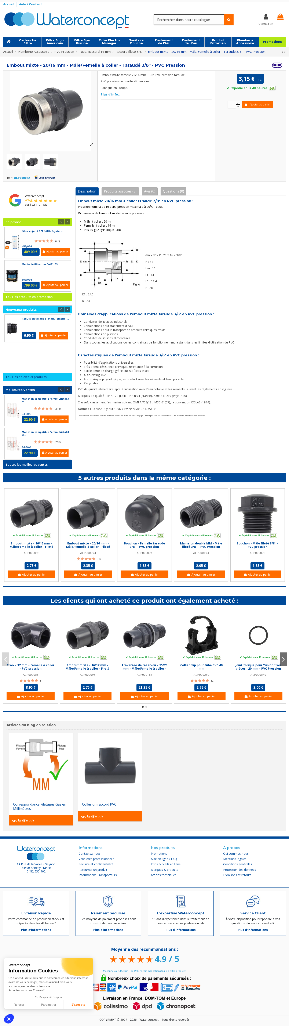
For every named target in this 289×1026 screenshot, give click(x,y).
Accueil (9, 4)
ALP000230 (201, 675)
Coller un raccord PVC (99, 804)
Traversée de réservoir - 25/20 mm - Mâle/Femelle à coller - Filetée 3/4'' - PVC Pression (144, 668)
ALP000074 (144, 553)
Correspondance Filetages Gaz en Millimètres (39, 806)
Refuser (19, 1004)
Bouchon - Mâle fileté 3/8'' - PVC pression (257, 545)
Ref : (10, 178)
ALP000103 (201, 553)
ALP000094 (88, 553)
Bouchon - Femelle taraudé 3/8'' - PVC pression (144, 545)
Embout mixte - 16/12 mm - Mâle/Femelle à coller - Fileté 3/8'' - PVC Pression (32, 546)
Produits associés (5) (120, 191)
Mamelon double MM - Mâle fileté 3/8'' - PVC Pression (201, 545)
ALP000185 (144, 675)
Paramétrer (48, 1004)
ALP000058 (31, 675)
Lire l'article (23, 820)
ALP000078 (257, 553)
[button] (9, 1019)
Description (87, 191)
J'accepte (78, 1004)
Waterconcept (34, 196)
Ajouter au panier (260, 104)
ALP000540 (258, 675)
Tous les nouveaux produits (26, 377)
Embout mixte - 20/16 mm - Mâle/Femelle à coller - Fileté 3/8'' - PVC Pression (88, 546)
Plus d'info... (110, 94)
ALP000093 (31, 553)
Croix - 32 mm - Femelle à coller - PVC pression (30, 667)
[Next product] (285, 52)
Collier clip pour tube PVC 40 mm (201, 667)
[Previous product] (282, 52)
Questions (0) (173, 191)
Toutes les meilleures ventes (27, 464)
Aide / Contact (30, 4)
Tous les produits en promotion (29, 297)
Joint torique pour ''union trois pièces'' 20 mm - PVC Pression (258, 667)
